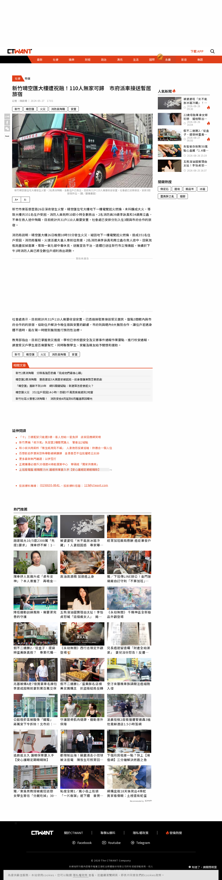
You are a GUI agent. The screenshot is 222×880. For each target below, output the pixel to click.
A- (25, 199)
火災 (42, 109)
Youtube (114, 842)
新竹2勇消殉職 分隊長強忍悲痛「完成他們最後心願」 (50, 373)
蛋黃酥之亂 (167, 196)
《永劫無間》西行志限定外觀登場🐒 (81, 650)
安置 (73, 109)
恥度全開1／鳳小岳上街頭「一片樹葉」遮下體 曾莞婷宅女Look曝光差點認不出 (81, 793)
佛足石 (164, 189)
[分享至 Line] (7, 116)
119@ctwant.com (96, 485)
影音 (184, 59)
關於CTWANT (73, 833)
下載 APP (196, 51)
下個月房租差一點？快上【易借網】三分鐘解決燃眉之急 (128, 757)
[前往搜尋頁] (212, 51)
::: (16, 65)
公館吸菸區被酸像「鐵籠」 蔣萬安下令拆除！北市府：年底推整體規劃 (35, 721)
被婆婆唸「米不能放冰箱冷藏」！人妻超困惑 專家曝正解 (81, 542)
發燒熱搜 (175, 833)
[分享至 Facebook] (7, 122)
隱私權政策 (80, 875)
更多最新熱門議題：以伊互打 (37, 459)
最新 (39, 59)
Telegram (143, 842)
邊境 (177, 189)
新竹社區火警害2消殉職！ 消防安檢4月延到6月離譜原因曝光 (54, 398)
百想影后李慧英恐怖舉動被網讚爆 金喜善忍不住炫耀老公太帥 (59, 453)
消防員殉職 (58, 109)
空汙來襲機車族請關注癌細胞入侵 (128, 685)
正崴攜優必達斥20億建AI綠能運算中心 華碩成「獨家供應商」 (59, 464)
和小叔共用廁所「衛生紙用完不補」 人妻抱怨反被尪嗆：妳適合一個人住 (65, 448)
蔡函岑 (190, 189)
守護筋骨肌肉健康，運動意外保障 (81, 721)
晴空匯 (30, 109)
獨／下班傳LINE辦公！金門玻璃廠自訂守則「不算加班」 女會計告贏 (129, 578)
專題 (200, 59)
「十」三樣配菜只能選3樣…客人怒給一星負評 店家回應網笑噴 (60, 437)
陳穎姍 (23, 100)
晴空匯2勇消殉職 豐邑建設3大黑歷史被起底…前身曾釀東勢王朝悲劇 (59, 379)
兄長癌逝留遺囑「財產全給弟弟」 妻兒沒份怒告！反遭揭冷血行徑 (128, 650)
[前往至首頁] (19, 51)
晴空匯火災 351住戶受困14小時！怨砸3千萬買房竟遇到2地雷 (54, 392)
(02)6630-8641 (50, 485)
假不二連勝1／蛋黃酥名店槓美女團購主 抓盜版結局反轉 (81, 685)
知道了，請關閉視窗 (204, 867)
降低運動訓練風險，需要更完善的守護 (35, 614)
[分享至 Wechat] (7, 128)
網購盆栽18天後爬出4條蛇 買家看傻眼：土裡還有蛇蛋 (128, 793)
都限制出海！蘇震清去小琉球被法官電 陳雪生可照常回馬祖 (81, 757)
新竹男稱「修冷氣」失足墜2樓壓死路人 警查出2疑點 (53, 442)
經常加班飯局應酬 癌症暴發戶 (129, 540)
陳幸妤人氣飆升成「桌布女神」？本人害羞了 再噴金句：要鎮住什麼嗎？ (33, 578)
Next (7, 136)
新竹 (17, 109)
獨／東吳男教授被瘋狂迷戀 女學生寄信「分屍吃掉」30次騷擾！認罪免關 (35, 793)
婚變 (182, 196)
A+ (16, 199)
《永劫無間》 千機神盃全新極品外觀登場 (129, 614)
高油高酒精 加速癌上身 (77, 576)
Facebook (84, 842)
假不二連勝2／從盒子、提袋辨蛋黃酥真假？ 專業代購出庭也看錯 (35, 650)
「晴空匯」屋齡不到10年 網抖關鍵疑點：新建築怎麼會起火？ (55, 386)
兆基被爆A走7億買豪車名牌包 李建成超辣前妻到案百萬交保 (36, 685)
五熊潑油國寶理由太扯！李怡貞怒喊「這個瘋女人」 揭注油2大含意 (81, 614)
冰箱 (202, 189)
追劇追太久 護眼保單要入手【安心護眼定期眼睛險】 (34, 757)
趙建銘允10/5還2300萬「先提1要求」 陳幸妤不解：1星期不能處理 (35, 542)
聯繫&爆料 (108, 833)
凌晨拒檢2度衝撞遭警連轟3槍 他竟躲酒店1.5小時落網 (129, 721)
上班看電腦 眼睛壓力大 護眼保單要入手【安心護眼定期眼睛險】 (60, 469)
